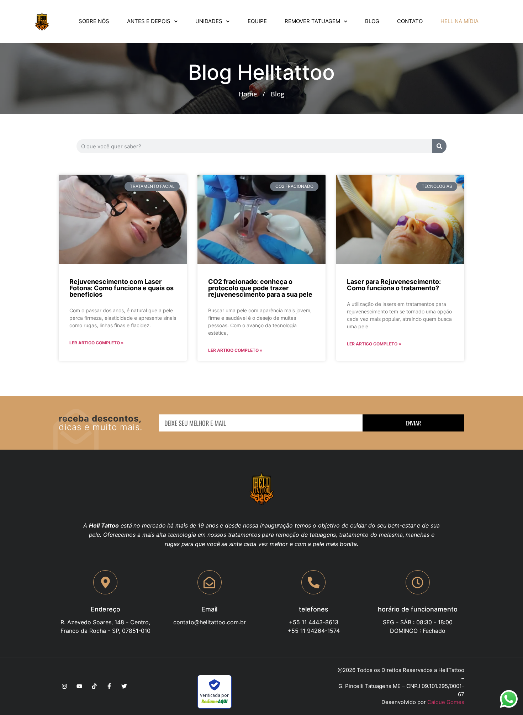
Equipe (257, 21)
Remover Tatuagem (312, 21)
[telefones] (313, 582)
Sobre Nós (94, 21)
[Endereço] (105, 582)
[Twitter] (124, 686)
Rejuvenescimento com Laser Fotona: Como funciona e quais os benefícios (121, 288)
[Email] (209, 582)
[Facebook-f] (109, 686)
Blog (372, 21)
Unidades (208, 21)
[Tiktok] (94, 686)
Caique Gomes (445, 702)
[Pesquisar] (439, 146)
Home (248, 94)
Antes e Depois (148, 21)
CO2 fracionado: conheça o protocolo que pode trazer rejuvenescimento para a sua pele (260, 288)
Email (209, 609)
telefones (313, 609)
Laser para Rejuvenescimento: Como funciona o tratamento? (394, 285)
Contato (410, 21)
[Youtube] (79, 686)
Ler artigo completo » (96, 342)
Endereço (105, 609)
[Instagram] (64, 686)
